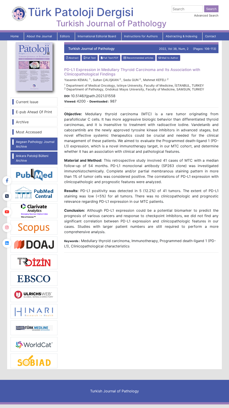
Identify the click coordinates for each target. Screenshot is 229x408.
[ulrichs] (34, 294)
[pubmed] (34, 174)
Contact (210, 36)
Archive (22, 122)
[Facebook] (6, 180)
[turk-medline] (34, 327)
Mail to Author (169, 57)
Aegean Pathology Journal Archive (35, 144)
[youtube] (6, 211)
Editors (65, 36)
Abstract (73, 57)
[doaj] (34, 244)
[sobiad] (34, 360)
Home (15, 36)
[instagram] (6, 227)
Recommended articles (139, 57)
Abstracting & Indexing (181, 36)
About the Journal (39, 36)
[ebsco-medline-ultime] (34, 278)
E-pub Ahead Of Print (34, 112)
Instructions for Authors (141, 36)
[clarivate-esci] (34, 210)
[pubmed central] (34, 192)
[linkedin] (6, 243)
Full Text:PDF (110, 57)
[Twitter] (6, 196)
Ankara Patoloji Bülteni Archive (32, 158)
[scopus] (34, 227)
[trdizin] (34, 261)
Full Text (90, 57)
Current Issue (27, 102)
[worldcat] (34, 344)
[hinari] (34, 311)
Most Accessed (29, 132)
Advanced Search (206, 15)
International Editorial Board (97, 36)
